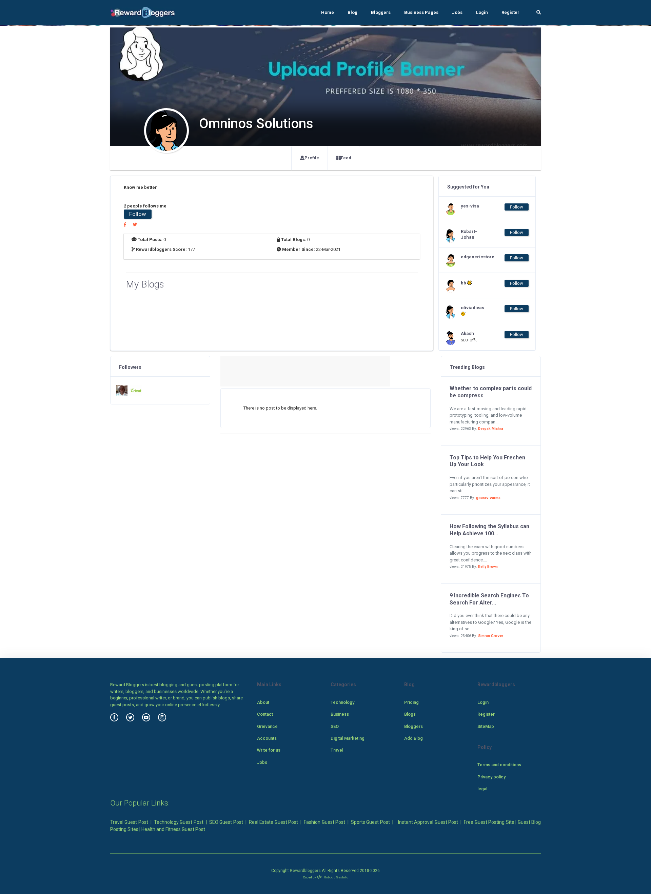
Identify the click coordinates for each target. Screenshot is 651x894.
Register (510, 12)
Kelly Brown (488, 566)
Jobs (457, 12)
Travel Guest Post (129, 822)
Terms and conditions (499, 764)
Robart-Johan (469, 234)
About (263, 702)
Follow (137, 214)
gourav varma (488, 498)
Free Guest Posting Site (489, 822)
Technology (342, 702)
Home (327, 12)
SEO (335, 726)
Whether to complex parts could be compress (491, 392)
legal (482, 788)
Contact (265, 714)
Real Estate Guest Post (273, 822)
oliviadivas (472, 307)
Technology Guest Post (178, 822)
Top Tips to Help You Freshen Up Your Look (487, 461)
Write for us (268, 750)
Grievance (267, 726)
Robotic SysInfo (335, 877)
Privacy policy (491, 776)
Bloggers (381, 12)
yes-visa (470, 205)
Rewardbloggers (305, 870)
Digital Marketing (347, 738)
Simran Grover (490, 636)
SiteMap (485, 726)
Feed (346, 157)
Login (482, 12)
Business (340, 714)
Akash (467, 333)
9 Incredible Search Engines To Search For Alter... (489, 599)
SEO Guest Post (226, 822)
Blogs (410, 714)
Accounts (267, 738)
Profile (311, 157)
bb (464, 282)
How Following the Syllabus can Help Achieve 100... (489, 530)
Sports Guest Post (370, 822)
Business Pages (421, 12)
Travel (337, 750)
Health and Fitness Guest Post (173, 829)
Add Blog (413, 738)
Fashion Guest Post (324, 822)
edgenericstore (474, 256)
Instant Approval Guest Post (428, 822)
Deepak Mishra (490, 428)
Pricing (411, 702)
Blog (352, 12)
